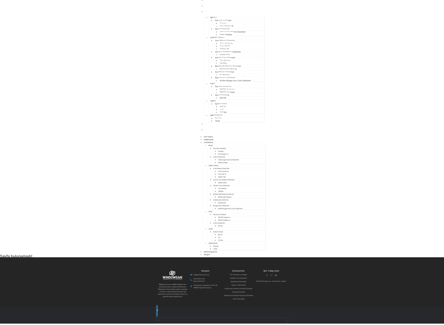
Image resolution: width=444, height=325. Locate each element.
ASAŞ (212, 83)
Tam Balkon (225, 60)
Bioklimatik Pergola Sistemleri (228, 66)
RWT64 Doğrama (227, 92)
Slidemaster (225, 55)
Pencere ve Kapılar (223, 20)
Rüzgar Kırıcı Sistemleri (225, 78)
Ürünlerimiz (209, 11)
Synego (223, 23)
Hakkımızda (209, 6)
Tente (217, 121)
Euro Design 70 (226, 26)
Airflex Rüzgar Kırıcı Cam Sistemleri (235, 80)
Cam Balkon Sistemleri (225, 40)
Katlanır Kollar (221, 104)
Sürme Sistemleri (222, 29)
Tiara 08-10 (225, 46)
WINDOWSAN (216, 115)
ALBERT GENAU (217, 37)
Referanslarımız (211, 124)
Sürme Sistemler (222, 95)
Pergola (218, 118)
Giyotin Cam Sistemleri (225, 57)
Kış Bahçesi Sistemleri (224, 72)
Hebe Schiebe (226, 34)
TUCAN (223, 112)
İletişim (208, 130)
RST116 (223, 98)
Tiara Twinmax (226, 43)
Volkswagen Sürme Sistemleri (233, 32)
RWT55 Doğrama (227, 89)
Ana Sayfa (208, 136)
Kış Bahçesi (225, 75)
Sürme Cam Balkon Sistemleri (228, 52)
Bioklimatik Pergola (228, 69)
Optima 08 (224, 49)
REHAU (213, 17)
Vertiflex (223, 63)
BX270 (222, 107)
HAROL (213, 101)
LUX (221, 109)
